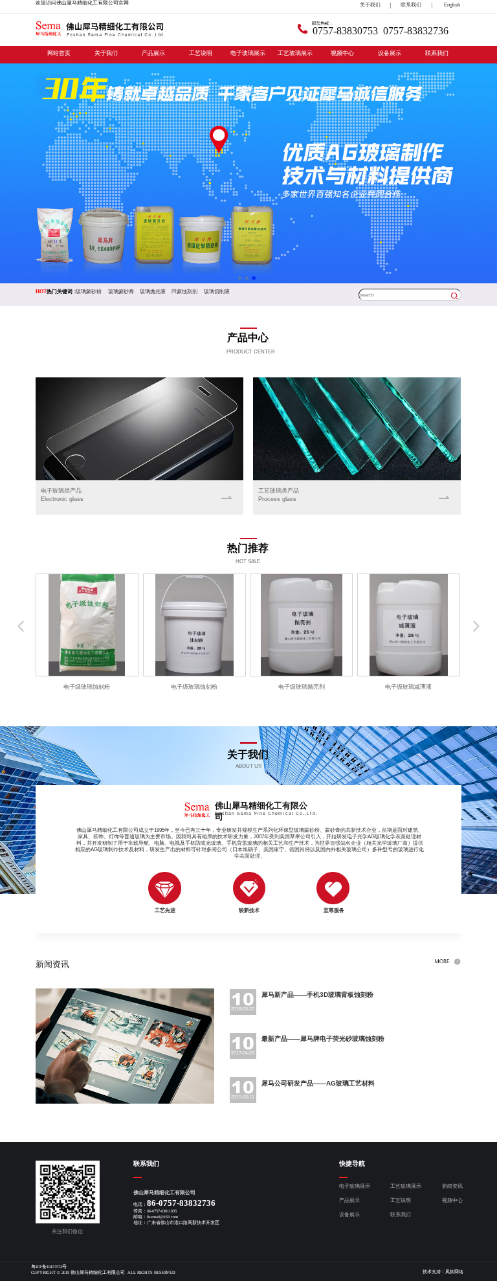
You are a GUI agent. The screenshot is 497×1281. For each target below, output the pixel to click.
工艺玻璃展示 (295, 53)
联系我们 (436, 53)
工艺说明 (200, 53)
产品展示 (153, 53)
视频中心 (342, 53)
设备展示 (389, 53)
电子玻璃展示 (247, 53)
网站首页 (59, 53)
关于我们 (106, 53)
